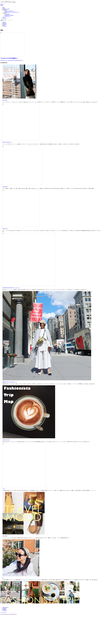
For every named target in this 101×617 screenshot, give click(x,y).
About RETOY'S (5, 607)
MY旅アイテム (5, 228)
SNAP (4, 17)
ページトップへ (3, 612)
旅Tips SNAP (5, 100)
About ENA (5, 610)
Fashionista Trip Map (6, 439)
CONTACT (5, 608)
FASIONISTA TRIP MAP (9, 15)
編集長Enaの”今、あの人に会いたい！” (12, 12)
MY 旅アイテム (7, 16)
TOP (3, 7)
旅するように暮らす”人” (7, 142)
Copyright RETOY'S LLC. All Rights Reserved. (8, 614)
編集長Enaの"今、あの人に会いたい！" (10, 381)
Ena (3, 577)
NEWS (4, 8)
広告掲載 (4, 609)
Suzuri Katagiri (5, 186)
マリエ (4, 488)
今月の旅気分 (7, 14)
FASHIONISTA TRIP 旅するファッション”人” (11, 287)
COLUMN (4, 18)
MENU (1, 5)
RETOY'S (2, 4)
